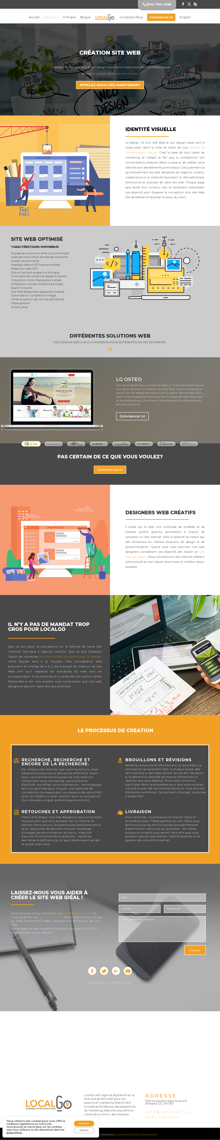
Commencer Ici (161, 17)
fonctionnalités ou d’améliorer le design (70, 656)
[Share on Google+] (116, 974)
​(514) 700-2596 (162, 1117)
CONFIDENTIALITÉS (128, 1134)
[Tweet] (104, 974)
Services (50, 17)
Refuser (84, 1130)
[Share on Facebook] (92, 974)
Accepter (84, 1123)
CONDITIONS (149, 1134)
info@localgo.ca (77, 913)
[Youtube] (128, 974)
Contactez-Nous (131, 17)
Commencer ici (132, 416)
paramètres (14, 1132)
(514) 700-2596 (50, 917)
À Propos (69, 17)
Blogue (85, 17)
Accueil (34, 17)
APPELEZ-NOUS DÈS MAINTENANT (110, 85)
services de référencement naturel (114, 73)
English (185, 17)
